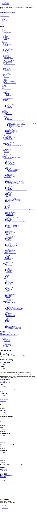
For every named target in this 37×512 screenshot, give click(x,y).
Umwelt (7, 321)
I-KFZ (3, 21)
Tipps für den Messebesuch (10, 132)
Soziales (5, 79)
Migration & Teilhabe (7, 74)
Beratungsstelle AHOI (9, 214)
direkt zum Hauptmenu (5, 4)
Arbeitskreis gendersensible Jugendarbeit (12, 217)
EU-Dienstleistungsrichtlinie (8, 58)
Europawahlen (8, 103)
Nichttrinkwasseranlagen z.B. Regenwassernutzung (14, 198)
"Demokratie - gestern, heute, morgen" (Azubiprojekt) (14, 134)
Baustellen (3, 335)
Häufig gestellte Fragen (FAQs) (11, 162)
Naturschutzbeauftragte (9, 273)
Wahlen (5, 39)
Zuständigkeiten (8, 161)
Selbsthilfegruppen (9, 313)
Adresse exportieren (3, 477)
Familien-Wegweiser (9, 228)
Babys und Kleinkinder (9, 219)
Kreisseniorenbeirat (9, 292)
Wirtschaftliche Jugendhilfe (10, 246)
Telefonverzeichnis (7, 53)
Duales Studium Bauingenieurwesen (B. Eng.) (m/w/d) (16, 124)
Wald (7, 277)
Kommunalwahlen (9, 107)
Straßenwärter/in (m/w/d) (12, 128)
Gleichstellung (6, 67)
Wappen (5, 109)
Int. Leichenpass (8, 194)
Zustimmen (2, 15)
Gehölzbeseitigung (9, 269)
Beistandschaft (8, 220)
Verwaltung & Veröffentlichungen (5, 42)
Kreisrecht (5, 92)
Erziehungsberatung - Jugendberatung (12, 224)
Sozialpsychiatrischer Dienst (10, 202)
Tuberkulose (8, 206)
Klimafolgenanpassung (7, 70)
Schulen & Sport (6, 77)
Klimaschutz (6, 71)
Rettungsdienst (8, 298)
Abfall (7, 319)
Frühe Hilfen (8, 229)
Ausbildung (6, 45)
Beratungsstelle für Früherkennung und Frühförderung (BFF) (15, 182)
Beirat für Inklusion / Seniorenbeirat (9, 64)
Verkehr (5, 82)
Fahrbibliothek (8, 254)
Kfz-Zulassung (8, 324)
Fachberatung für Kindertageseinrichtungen (12, 225)
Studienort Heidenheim (13, 122)
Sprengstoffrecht (8, 300)
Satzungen (7, 94)
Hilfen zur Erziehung (9, 230)
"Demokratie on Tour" (11, 306)
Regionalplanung (8, 168)
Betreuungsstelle (4, 510)
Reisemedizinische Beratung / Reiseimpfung (13, 199)
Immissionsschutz (9, 173)
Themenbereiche (4, 59)
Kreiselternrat (8, 290)
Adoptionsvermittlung (9, 213)
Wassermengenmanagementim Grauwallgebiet (10, 251)
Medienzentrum (8, 284)
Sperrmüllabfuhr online (7, 57)
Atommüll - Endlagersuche (8, 61)
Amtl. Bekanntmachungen (8, 44)
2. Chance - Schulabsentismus (9, 241)
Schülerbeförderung (9, 286)
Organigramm (6, 43)
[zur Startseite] (4, 16)
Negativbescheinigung (9, 237)
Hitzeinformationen (9, 189)
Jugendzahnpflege (9, 195)
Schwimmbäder (8, 201)
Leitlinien (7, 256)
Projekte (7, 275)
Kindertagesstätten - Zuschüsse (11, 236)
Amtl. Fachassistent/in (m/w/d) (12, 129)
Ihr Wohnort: (2, 354)
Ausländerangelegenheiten (8, 62)
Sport (7, 291)
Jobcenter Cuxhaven (9, 311)
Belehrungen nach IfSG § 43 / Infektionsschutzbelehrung (15, 181)
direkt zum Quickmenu (5, 2)
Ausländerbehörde (5, 508)
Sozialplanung (8, 314)
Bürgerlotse (6, 36)
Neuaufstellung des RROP (12, 171)
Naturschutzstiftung (9, 274)
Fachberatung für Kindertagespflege (11, 226)
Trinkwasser (8, 204)
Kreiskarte (7, 90)
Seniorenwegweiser (9, 295)
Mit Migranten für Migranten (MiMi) (11, 197)
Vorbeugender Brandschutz (10, 174)
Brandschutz (8, 297)
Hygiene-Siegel (10, 192)
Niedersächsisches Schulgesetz (5, 382)
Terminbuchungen (5, 20)
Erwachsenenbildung (9, 282)
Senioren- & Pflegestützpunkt (10, 294)
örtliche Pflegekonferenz (10, 293)
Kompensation (8, 271)
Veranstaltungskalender (9, 258)
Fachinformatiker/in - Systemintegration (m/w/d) (15, 126)
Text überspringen (3, 364)
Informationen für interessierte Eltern (11, 131)
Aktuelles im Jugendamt (9, 215)
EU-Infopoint (6, 155)
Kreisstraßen (8, 325)
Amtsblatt (7, 115)
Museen (7, 257)
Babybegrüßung (8, 218)
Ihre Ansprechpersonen (9, 265)
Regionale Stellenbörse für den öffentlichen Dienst (13, 145)
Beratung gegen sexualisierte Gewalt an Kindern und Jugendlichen (16, 221)
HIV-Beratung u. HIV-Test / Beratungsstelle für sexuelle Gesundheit (16, 190)
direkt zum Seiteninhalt (5, 5)
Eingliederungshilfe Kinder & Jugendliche (12, 223)
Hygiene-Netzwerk (7, 68)
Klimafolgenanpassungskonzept (11, 248)
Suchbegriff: (2, 352)
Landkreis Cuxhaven (3, 469)
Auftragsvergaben (9, 141)
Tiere (7, 276)
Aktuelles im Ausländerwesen (4, 29)
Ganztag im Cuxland (7, 177)
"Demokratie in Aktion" (11, 307)
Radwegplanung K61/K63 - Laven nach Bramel (13, 328)
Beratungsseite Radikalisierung (11, 302)
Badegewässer (8, 180)
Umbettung (8, 207)
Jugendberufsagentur (9, 231)
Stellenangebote (6, 50)
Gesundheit (6, 66)
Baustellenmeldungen (7, 136)
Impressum (4, 23)
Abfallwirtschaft (6, 55)
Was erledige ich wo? (7, 52)
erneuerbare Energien (9, 268)
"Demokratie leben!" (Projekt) (10, 305)
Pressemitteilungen (7, 38)
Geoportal (7, 91)
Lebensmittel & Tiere (7, 73)
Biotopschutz (8, 266)
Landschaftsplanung (9, 272)
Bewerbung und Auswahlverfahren (11, 130)
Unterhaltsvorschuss (9, 244)
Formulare (15, 335)
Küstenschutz (8, 320)
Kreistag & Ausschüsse (7, 34)
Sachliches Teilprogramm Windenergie (14, 169)
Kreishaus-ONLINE (12, 334)
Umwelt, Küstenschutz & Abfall (9, 81)
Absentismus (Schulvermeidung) (11, 212)
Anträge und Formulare (9, 163)
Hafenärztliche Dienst (9, 186)
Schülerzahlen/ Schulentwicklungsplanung (12, 287)
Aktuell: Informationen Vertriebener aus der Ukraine (12, 60)
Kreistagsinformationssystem (8, 35)
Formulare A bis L (9, 148)
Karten (5, 33)
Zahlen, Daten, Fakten (7, 40)
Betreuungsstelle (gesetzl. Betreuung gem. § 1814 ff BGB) (15, 183)
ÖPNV (5, 76)
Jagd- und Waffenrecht (9, 299)
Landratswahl (8, 105)
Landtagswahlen (8, 106)
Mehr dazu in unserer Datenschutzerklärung (7, 12)
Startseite (3, 18)
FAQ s (9, 205)
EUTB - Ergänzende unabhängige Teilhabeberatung (14, 309)
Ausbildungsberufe (9, 119)
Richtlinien (7, 93)
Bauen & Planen (6, 63)
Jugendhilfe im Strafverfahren (10, 232)
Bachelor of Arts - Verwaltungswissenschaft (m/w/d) (16, 120)
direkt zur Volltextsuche (5, 3)
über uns (7, 264)
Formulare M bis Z (9, 149)
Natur (5, 75)
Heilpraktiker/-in (8, 188)
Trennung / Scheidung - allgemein (11, 242)
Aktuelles (3, 19)
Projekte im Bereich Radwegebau (11, 326)
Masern (7, 196)
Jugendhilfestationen (9, 233)
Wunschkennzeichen (9, 329)
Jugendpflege (8, 234)
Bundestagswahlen (9, 108)
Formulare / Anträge (7, 147)
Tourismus (5, 80)
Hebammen (8, 187)
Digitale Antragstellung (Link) (10, 164)
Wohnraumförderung (9, 175)
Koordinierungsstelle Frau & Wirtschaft (10, 253)
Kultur (5, 72)
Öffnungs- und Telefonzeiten (10, 160)
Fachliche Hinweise (9, 310)
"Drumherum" (8, 133)
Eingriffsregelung (8, 267)
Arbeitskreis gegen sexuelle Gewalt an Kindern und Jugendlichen (16, 216)
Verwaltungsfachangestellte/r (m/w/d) (13, 125)
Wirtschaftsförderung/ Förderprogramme (10, 83)
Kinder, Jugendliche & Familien (9, 69)
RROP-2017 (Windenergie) (12, 172)
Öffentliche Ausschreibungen (8, 49)
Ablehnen (2, 14)
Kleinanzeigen (6, 56)
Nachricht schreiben (3, 476)
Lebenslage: (2, 353)
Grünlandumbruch (9, 270)
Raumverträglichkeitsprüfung (12, 170)
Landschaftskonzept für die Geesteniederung (13, 249)
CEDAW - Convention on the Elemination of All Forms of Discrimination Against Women (20, 209)
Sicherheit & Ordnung (7, 78)
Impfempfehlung (8, 193)
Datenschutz (4, 24)
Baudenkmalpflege (9, 166)
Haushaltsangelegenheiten (8, 48)
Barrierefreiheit (6, 135)
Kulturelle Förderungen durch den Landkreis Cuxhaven (14, 255)
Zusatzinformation (5, 362)
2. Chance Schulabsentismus (9, 289)
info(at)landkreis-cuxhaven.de (7, 475)
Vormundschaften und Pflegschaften (11, 245)
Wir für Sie (4, 51)
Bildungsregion (8, 281)
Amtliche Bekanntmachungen (4, 334)
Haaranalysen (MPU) (9, 185)
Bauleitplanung (8, 167)
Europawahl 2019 (11, 104)
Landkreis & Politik (4, 31)
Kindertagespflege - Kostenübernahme (12, 235)
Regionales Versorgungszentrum (11, 312)
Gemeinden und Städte (7, 32)
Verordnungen (8, 95)
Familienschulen (8, 227)
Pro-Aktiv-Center (8, 239)
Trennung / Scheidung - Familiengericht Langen (13, 243)
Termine (7, 118)
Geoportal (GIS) (6, 54)
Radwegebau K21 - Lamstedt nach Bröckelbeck (13, 327)
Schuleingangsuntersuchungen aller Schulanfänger (13, 200)
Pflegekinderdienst (9, 238)
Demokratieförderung (9, 280)
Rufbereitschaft (8, 240)
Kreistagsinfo (7, 335)
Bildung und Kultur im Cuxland (11, 303)
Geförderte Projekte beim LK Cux (9, 47)
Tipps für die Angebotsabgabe (10, 142)
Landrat (5, 37)
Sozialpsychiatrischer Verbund (10, 316)
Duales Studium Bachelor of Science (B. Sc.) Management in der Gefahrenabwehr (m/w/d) (22, 123)
